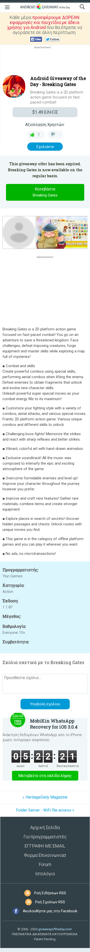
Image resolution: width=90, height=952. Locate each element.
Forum (45, 864)
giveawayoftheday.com (55, 929)
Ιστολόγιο (45, 873)
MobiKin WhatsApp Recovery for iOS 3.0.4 (54, 724)
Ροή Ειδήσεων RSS (50, 893)
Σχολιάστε (45, 146)
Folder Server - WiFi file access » (45, 810)
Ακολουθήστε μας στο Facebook (50, 911)
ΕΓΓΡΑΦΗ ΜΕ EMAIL (45, 846)
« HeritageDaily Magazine (45, 797)
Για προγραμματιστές (45, 836)
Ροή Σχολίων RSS (50, 902)
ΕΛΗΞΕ (45, 112)
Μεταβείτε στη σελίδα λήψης (45, 775)
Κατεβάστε (45, 192)
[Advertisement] (45, 61)
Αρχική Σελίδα (45, 827)
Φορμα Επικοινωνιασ (45, 855)
